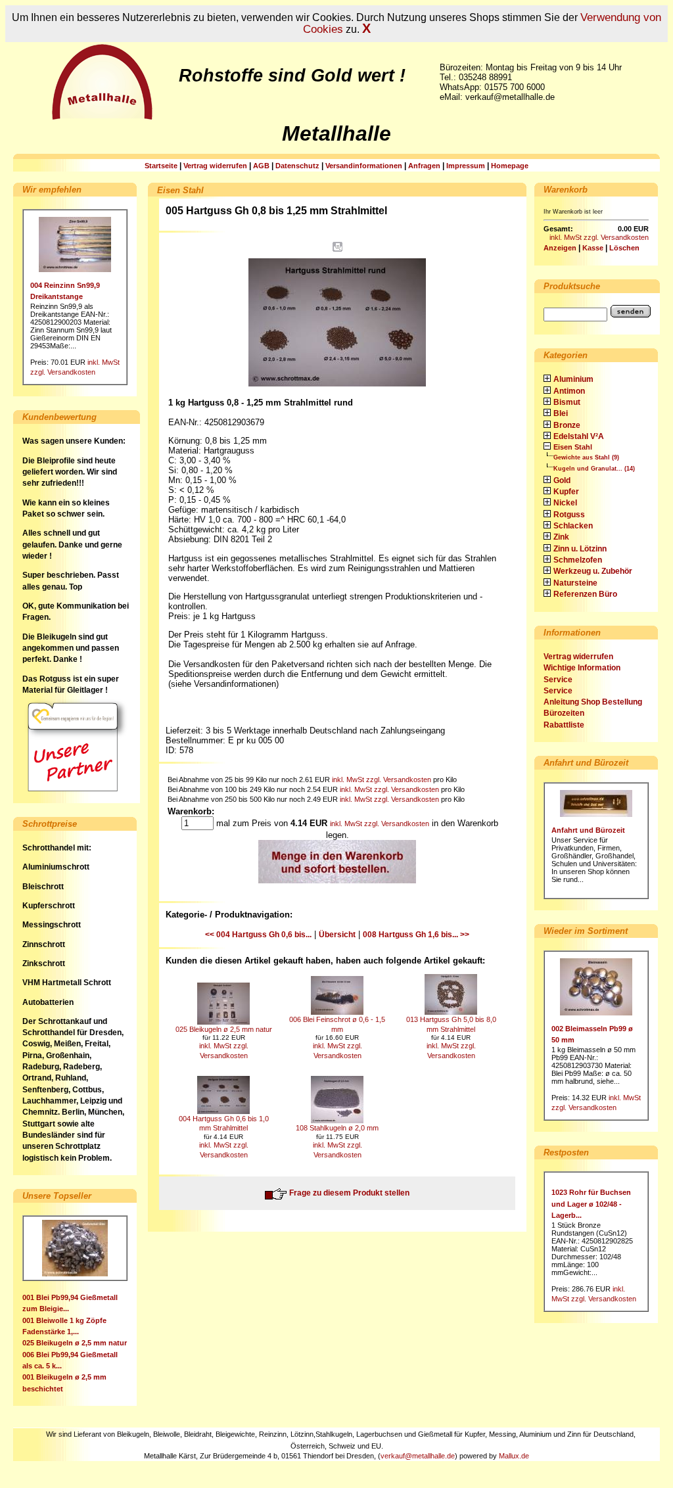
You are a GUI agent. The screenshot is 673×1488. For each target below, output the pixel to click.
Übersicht (337, 934)
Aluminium (573, 379)
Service (558, 679)
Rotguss (569, 514)
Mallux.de (514, 1456)
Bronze (566, 425)
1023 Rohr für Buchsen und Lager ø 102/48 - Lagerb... (591, 1203)
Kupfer (566, 491)
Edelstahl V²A (578, 436)
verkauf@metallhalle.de (418, 1456)
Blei (560, 413)
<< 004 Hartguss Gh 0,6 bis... (258, 934)
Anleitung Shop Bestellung (593, 702)
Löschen (624, 248)
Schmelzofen (577, 560)
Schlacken (573, 525)
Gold (561, 480)
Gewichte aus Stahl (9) (586, 457)
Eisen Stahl (572, 447)
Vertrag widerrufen (215, 166)
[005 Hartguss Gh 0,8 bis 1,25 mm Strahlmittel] (337, 390)
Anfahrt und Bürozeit (588, 830)
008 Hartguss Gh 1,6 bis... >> (416, 934)
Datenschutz (297, 166)
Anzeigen (560, 248)
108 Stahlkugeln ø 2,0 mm (337, 1128)
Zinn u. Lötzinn (580, 548)
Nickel (565, 502)
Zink (561, 537)
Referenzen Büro (585, 594)
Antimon (569, 391)
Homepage (509, 166)
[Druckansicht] (337, 249)
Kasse (592, 248)
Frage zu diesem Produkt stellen (348, 1192)
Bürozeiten (564, 713)
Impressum (465, 166)
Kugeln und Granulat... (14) (594, 468)
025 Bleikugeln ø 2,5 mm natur (74, 1343)
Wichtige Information (582, 667)
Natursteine (575, 583)
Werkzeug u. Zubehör (592, 571)
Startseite (161, 166)
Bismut (566, 402)
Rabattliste (564, 725)
